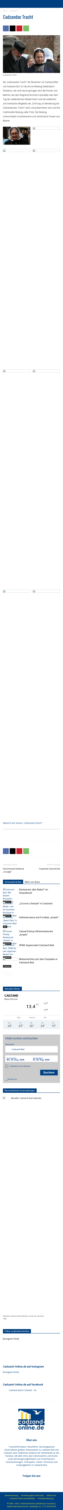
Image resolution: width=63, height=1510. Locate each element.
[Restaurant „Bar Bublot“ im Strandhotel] (10, 895)
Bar (5, 927)
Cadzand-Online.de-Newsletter (22, 1498)
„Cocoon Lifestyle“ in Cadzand (35, 903)
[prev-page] (5, 973)
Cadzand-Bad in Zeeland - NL (23, 1390)
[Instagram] (27, 1485)
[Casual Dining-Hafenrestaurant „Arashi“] (10, 937)
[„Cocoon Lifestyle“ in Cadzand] (10, 909)
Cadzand (13, 11)
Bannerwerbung (11, 1495)
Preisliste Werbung (45, 1498)
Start (5, 11)
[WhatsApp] (26, 28)
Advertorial (51, 1495)
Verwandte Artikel (13, 882)
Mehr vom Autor (32, 882)
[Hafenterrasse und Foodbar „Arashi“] (10, 922)
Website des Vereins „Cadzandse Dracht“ (23, 823)
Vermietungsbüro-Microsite (32, 1495)
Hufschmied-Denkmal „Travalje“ (13, 870)
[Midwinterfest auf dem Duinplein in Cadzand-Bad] (10, 963)
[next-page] (9, 973)
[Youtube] (43, 1485)
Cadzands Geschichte (49, 868)
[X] (13, 28)
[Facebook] (6, 28)
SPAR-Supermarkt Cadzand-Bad (36, 945)
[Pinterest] (19, 28)
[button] (5, 4)
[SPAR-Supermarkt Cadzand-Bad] (10, 951)
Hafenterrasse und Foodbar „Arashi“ (39, 917)
